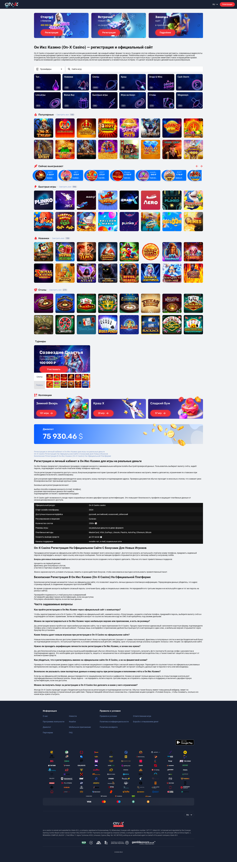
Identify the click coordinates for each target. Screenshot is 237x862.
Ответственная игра (142, 716)
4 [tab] (120, 35)
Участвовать (53, 369)
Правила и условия (108, 716)
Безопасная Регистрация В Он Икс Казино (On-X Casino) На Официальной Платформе (72, 456)
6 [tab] (125, 35)
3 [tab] (118, 35)
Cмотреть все (66, 187)
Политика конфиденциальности (114, 722)
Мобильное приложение (80, 727)
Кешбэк (72, 722)
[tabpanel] (61, 25)
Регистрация (227, 4)
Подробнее (165, 32)
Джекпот (47, 727)
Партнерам (48, 732)
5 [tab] (122, 35)
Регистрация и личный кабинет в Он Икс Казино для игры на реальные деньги (69, 452)
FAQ (71, 732)
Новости (73, 716)
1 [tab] (113, 35)
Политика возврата (109, 727)
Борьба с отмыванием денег (146, 722)
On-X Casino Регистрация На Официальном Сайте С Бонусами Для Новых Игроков (71, 454)
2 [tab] (116, 35)
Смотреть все (64, 115)
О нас (45, 716)
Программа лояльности (53, 722)
